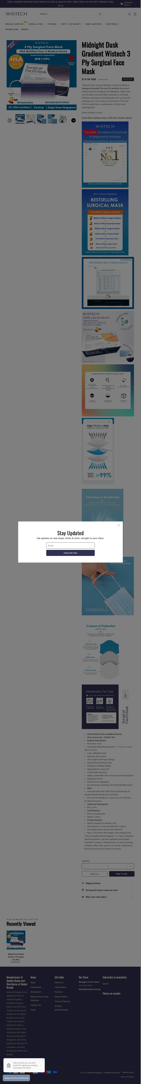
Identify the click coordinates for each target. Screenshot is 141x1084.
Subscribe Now (70, 553)
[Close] (119, 525)
